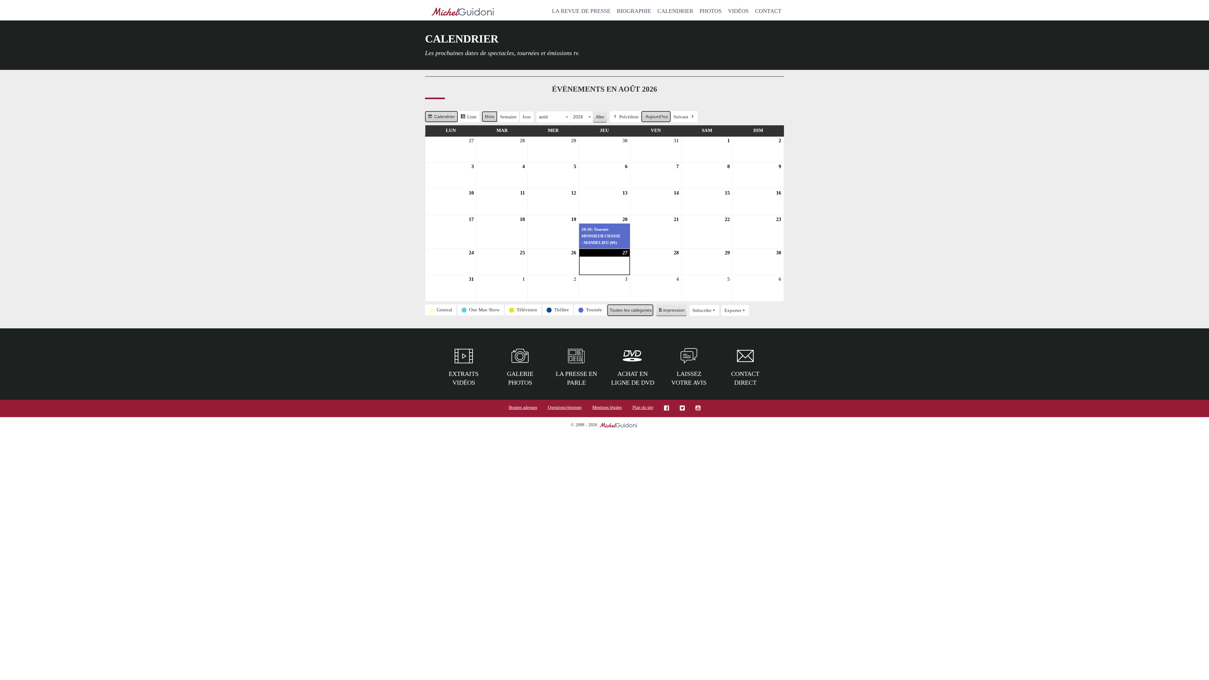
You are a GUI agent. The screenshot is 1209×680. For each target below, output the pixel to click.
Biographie (634, 11)
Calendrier (675, 11)
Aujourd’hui (656, 116)
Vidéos (738, 11)
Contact (768, 11)
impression (671, 312)
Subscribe (702, 310)
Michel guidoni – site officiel (463, 12)
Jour (526, 116)
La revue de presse (581, 11)
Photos (711, 11)
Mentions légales (607, 407)
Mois (489, 116)
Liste (468, 118)
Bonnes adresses (523, 407)
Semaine (508, 116)
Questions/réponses (565, 407)
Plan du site (643, 407)
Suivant (680, 116)
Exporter (732, 310)
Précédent (629, 116)
